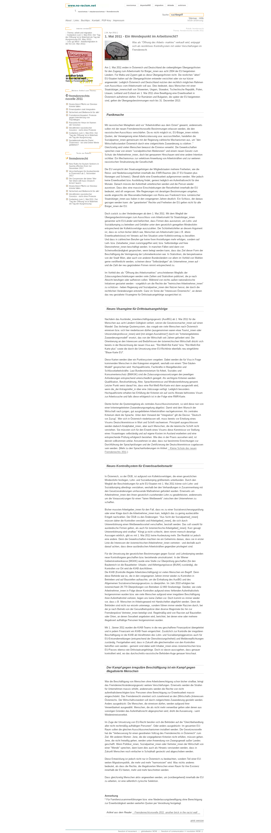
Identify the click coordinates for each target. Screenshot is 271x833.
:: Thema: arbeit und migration (78, 33)
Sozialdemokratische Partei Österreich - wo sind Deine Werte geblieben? (83, 142)
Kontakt (96, 20)
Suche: (165, 15)
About (68, 20)
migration (159, 5)
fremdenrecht (113, 12)
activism (182, 5)
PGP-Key (106, 20)
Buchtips (85, 20)
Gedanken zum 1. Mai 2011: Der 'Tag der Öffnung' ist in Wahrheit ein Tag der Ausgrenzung (83, 135)
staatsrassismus (97, 12)
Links (76, 20)
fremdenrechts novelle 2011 (77, 97)
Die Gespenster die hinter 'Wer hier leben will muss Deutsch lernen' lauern (82, 180)
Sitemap (193, 18)
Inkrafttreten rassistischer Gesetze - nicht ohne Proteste (82, 129)
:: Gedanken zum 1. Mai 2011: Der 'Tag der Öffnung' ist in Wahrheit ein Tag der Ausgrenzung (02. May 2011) (82, 37)
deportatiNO (145, 5)
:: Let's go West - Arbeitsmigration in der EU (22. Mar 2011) (81, 42)
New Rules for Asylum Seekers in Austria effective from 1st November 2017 (83, 166)
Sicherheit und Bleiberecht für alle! (83, 112)
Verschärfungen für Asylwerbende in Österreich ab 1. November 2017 (83, 173)
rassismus (131, 5)
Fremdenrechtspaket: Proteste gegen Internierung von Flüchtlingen (82, 117)
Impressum (118, 20)
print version (197, 820)
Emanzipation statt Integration (81, 109)
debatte (170, 5)
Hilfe (201, 18)
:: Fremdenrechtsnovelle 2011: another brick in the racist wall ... (166, 812)
